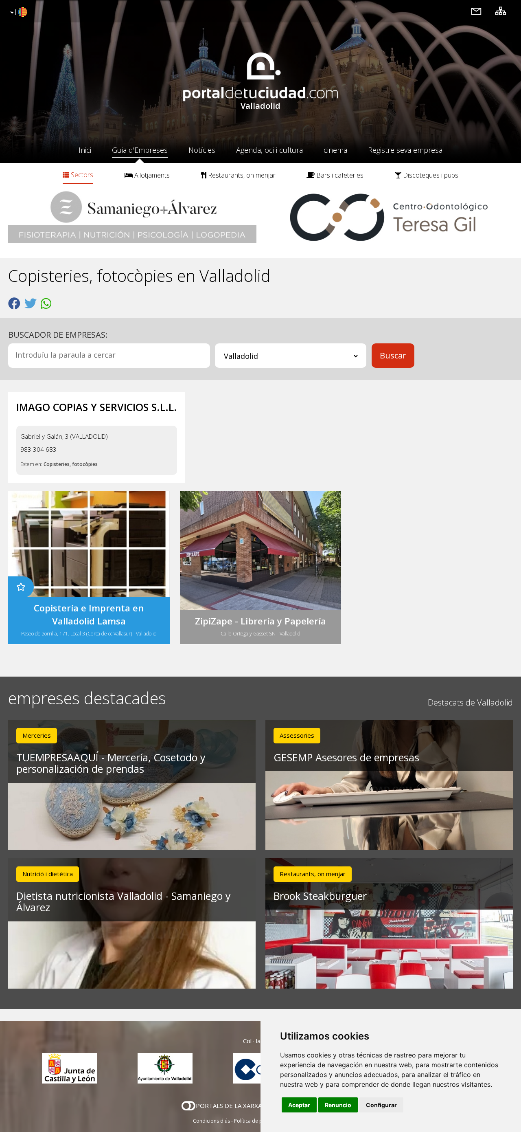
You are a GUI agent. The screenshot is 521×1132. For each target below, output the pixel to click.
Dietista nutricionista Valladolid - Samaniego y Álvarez (123, 901)
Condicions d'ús (211, 1120)
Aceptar (299, 1104)
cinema (335, 150)
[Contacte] (476, 10)
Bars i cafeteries (339, 175)
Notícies (201, 150)
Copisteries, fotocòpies (71, 464)
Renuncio (338, 1104)
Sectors (81, 174)
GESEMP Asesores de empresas (346, 757)
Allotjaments (151, 175)
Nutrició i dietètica (47, 874)
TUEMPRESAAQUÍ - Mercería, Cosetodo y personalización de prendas (111, 763)
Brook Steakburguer (320, 896)
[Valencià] (17, 12)
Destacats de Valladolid (470, 702)
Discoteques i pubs (429, 175)
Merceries (36, 735)
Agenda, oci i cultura (269, 150)
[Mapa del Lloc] (501, 10)
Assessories (297, 735)
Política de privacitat (257, 1120)
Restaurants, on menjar (241, 175)
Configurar (381, 1104)
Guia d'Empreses (140, 150)
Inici (85, 150)
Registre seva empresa (405, 150)
